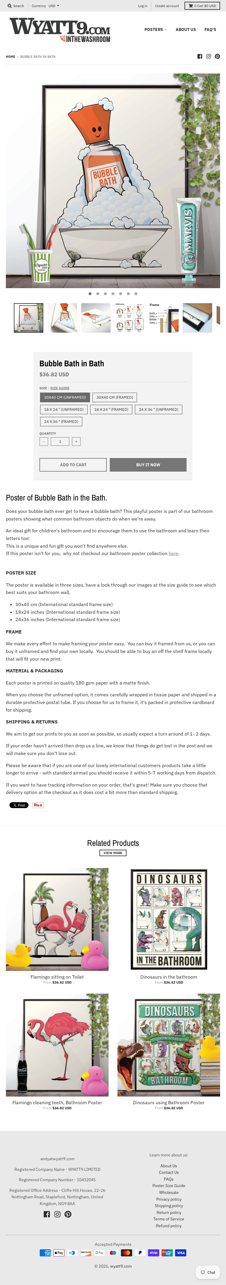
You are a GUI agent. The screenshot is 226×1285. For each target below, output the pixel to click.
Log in (142, 6)
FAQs (169, 1179)
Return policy (169, 1212)
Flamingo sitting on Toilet (57, 977)
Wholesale (169, 1192)
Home (10, 57)
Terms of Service (168, 1219)
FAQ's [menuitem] (210, 29)
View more (113, 853)
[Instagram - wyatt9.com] (208, 56)
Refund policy (169, 1225)
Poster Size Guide (168, 1185)
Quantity (47, 433)
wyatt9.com (121, 1266)
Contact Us (169, 1172)
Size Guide (59, 388)
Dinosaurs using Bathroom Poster (169, 1102)
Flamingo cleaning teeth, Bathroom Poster (57, 1102)
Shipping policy (169, 1205)
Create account (167, 6)
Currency (39, 6)
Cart (205, 6)
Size (54, 388)
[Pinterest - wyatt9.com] (217, 56)
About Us (168, 1166)
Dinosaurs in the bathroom (168, 977)
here (173, 553)
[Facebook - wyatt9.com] (199, 56)
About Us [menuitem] (186, 29)
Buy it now (148, 464)
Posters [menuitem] (153, 29)
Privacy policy (169, 1199)
